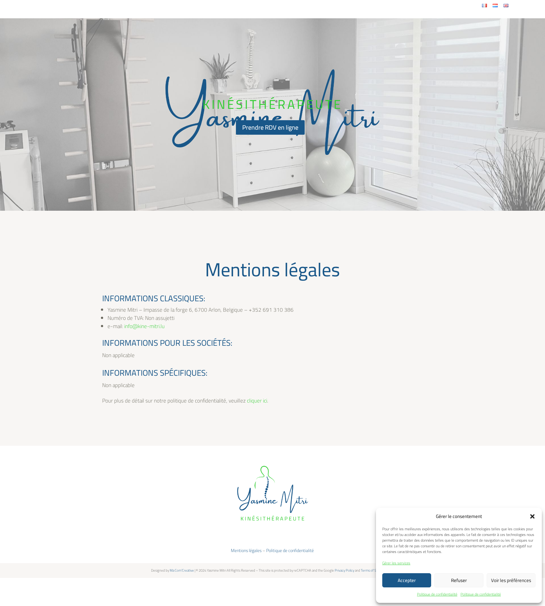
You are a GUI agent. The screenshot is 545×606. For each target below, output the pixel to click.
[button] (532, 516)
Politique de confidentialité (437, 594)
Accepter (407, 580)
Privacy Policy (344, 570)
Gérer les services (396, 563)
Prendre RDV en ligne (270, 127)
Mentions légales (246, 550)
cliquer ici (257, 401)
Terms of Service (373, 570)
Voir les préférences (511, 580)
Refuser (459, 580)
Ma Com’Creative (182, 570)
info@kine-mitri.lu (144, 326)
